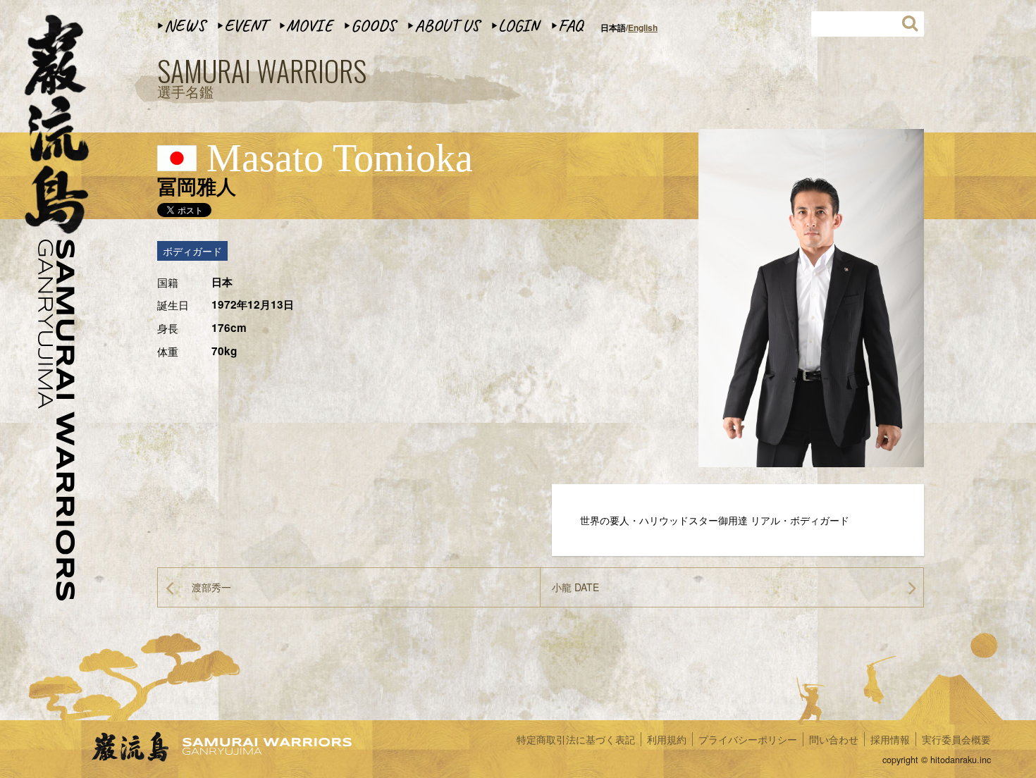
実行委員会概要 (956, 739)
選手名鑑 (261, 78)
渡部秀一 (211, 587)
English (643, 27)
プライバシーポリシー (747, 739)
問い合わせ (833, 739)
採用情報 (890, 739)
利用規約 (666, 739)
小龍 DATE (575, 587)
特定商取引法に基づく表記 (576, 739)
